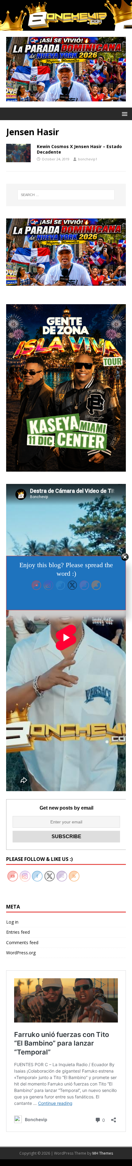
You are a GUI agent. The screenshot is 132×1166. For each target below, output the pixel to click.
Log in (12, 922)
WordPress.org (21, 953)
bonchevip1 (87, 159)
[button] (123, 113)
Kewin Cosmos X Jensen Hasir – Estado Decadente (79, 149)
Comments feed (22, 942)
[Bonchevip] (66, 27)
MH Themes (102, 1153)
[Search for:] (66, 195)
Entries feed (18, 932)
